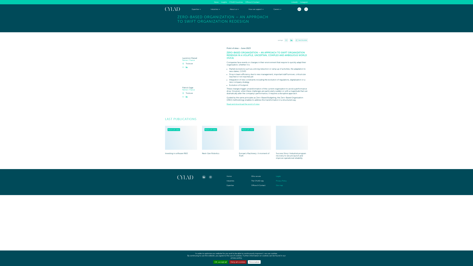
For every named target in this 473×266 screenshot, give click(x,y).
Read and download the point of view (243, 104)
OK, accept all (220, 262)
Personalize (254, 262)
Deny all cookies (238, 262)
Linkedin (294, 2)
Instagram (304, 2)
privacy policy (236, 258)
